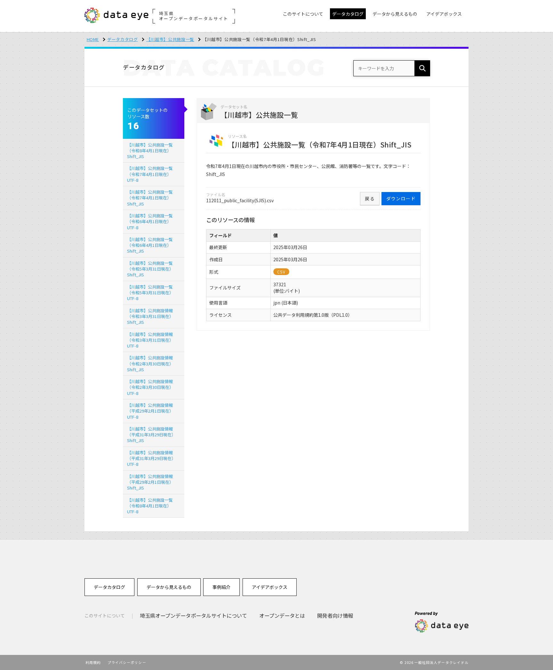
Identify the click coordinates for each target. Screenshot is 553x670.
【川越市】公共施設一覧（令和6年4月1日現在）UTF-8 (150, 221)
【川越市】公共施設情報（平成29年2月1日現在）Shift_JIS (150, 482)
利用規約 (93, 662)
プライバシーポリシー (127, 662)
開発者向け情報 (335, 615)
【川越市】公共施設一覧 (170, 39)
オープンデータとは (282, 615)
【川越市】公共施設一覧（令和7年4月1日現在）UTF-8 (150, 174)
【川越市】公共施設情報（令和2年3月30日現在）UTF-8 (150, 387)
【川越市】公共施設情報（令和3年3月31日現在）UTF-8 (150, 340)
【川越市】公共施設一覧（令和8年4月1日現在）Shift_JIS (150, 150)
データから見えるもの (169, 587)
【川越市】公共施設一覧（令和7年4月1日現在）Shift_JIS (150, 197)
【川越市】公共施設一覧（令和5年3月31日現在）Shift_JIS (150, 269)
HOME (93, 39)
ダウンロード (401, 198)
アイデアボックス (269, 587)
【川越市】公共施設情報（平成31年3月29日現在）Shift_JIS (151, 434)
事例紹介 (221, 587)
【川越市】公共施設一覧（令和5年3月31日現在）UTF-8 (150, 292)
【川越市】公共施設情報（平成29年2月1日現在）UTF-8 (150, 411)
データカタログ (122, 39)
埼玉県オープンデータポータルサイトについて (193, 615)
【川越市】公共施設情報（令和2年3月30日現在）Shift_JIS (150, 363)
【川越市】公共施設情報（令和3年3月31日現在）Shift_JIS (150, 316)
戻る (370, 198)
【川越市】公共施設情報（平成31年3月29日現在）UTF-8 (151, 458)
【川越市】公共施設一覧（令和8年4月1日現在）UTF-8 (150, 506)
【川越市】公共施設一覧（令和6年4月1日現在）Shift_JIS (150, 245)
